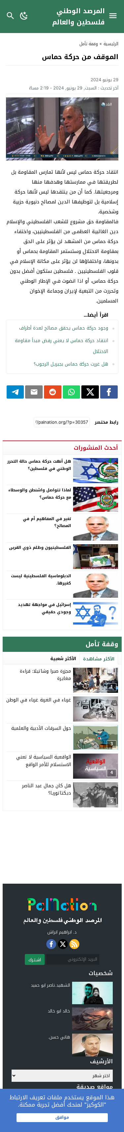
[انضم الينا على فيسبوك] (51, 944)
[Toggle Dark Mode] (24, 16)
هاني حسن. (59, 1037)
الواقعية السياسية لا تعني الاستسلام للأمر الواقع (43, 761)
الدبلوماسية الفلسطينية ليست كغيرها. (41, 579)
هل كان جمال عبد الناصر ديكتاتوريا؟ (46, 789)
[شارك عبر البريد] (34, 392)
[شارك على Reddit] (53, 392)
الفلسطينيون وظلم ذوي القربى (40, 547)
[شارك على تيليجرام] (15, 392)
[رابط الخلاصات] (74, 944)
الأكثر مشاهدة (98, 659)
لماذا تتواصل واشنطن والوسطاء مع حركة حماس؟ (39, 493)
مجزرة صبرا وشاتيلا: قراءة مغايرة (45, 675)
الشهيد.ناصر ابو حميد (50, 985)
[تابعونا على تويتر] (63, 944)
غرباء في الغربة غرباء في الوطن (38, 699)
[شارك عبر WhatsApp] (71, 392)
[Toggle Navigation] (114, 16)
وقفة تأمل (88, 44)
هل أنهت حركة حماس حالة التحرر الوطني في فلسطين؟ (39, 465)
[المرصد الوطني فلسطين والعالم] (62, 909)
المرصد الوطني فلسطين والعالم (78, 16)
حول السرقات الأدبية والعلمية (41, 728)
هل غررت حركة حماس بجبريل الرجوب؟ (71, 364)
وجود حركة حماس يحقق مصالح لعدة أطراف (63, 328)
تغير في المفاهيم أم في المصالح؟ (47, 522)
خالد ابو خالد (59, 1011)
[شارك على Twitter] (90, 392)
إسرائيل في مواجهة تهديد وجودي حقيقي (44, 608)
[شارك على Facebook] (109, 392)
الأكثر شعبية (63, 658)
